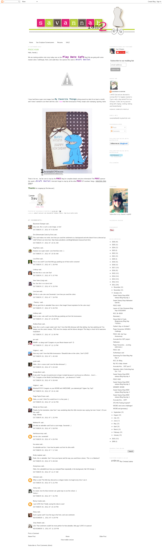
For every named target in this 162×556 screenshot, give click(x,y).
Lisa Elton (36, 259)
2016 (113, 270)
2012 (113, 282)
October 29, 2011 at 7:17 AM (45, 450)
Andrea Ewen (37, 324)
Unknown (36, 477)
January (116, 435)
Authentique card (118, 353)
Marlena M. (36, 422)
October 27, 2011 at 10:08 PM (46, 319)
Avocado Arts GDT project (121, 339)
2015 (113, 273)
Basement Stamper (39, 224)
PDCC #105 (33, 49)
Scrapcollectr (37, 372)
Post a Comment (33, 533)
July (115, 418)
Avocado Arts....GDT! (120, 400)
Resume (60, 42)
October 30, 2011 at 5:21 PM (45, 483)
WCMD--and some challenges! (123, 406)
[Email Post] (59, 211)
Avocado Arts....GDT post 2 (122, 366)
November (117, 290)
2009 (113, 441)
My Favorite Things (51, 213)
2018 (113, 265)
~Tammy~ (36, 302)
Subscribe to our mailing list (122, 61)
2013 (113, 279)
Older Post (103, 536)
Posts (114, 127)
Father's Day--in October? (121, 326)
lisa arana (36, 444)
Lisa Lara (36, 291)
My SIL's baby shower (120, 363)
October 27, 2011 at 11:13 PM (45, 345)
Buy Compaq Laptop (126, 461)
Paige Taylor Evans (39, 396)
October (116, 293)
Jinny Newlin (37, 523)
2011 (113, 285)
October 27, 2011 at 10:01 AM (46, 243)
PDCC (61, 213)
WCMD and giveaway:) (120, 408)
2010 (113, 438)
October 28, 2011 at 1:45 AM (45, 356)
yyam (35, 361)
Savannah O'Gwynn (118, 91)
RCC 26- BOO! (118, 313)
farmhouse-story (38, 433)
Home (31, 42)
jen (34, 339)
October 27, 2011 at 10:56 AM (46, 254)
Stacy (35, 512)
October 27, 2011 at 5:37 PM (45, 275)
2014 (113, 276)
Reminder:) (116, 316)
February (117, 432)
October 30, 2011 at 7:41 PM (45, 496)
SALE (68, 42)
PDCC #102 (117, 379)
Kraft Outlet (39, 213)
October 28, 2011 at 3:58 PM (45, 428)
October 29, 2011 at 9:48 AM (45, 461)
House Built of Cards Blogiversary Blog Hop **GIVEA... (121, 321)
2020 (113, 259)
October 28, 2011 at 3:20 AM (45, 367)
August (116, 415)
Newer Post (31, 536)
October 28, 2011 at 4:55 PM (45, 439)
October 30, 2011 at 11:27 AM (45, 472)
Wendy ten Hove (38, 407)
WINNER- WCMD (118, 387)
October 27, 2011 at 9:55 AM (45, 230)
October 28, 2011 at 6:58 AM (45, 380)
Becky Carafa (37, 501)
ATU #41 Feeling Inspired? (121, 403)
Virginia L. (36, 350)
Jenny (35, 488)
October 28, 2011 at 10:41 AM (46, 391)
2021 (113, 256)
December (117, 287)
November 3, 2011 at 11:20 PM (46, 528)
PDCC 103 (116, 350)
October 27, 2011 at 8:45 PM (45, 308)
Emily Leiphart (37, 455)
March (116, 429)
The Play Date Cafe (71, 213)
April (115, 426)
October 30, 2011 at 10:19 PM (46, 507)
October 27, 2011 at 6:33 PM (45, 286)
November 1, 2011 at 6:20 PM (45, 518)
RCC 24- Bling (117, 360)
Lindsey (35, 313)
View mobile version (67, 540)
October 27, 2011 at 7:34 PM (45, 297)
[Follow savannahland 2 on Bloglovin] (119, 144)
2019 (113, 262)
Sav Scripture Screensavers (45, 42)
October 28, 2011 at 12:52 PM (46, 402)
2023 (113, 250)
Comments (116, 131)
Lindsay (35, 269)
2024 (113, 247)
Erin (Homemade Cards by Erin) (43, 234)
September (117, 412)
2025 (113, 245)
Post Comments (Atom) (44, 545)
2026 (113, 242)
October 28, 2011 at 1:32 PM (45, 417)
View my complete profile (119, 109)
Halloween (116, 342)
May (115, 423)
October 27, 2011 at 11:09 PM (45, 334)
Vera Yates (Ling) (38, 280)
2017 (113, 267)
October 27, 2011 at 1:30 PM (45, 264)
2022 (113, 253)
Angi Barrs (36, 248)
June (115, 421)
